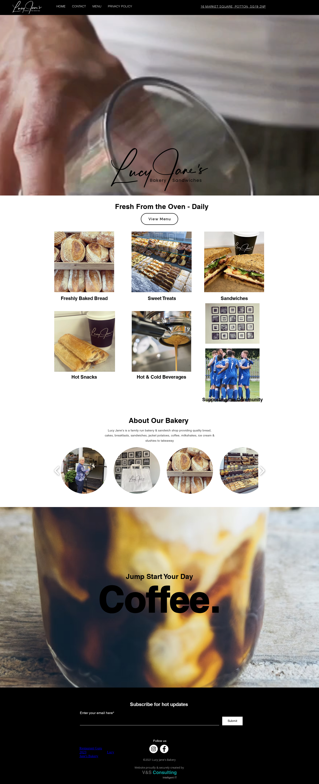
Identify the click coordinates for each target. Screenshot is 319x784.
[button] (84, 470)
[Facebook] (164, 749)
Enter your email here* (97, 713)
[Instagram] (153, 749)
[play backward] (57, 470)
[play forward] (262, 470)
